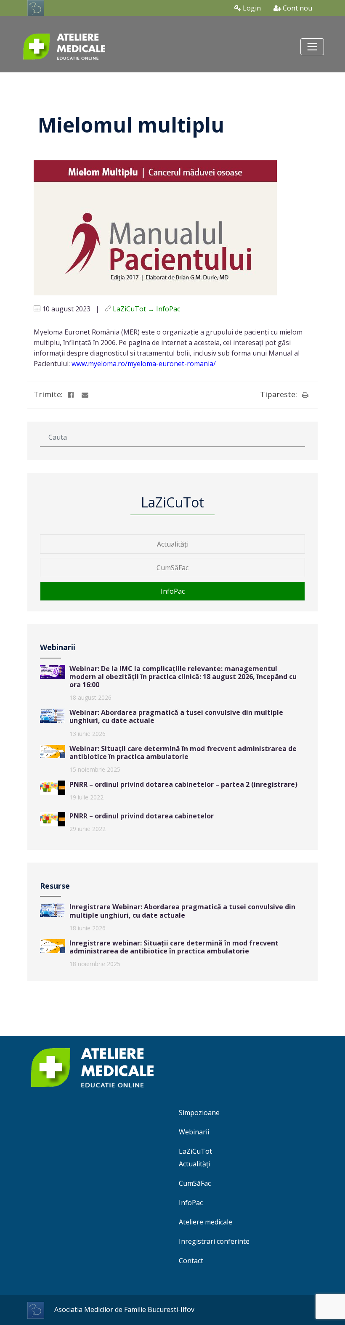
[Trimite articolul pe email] (85, 395)
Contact (191, 1260)
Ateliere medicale (205, 1222)
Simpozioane (199, 1112)
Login (251, 8)
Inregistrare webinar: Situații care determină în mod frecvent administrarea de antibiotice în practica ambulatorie (174, 947)
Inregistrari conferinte (214, 1241)
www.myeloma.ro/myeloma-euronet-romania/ (144, 363)
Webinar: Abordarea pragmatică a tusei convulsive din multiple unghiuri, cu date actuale (176, 716)
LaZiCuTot (195, 1151)
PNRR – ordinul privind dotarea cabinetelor (141, 815)
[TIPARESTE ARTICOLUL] (305, 395)
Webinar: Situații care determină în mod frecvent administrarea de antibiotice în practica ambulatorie (183, 752)
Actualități (172, 544)
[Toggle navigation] (312, 46)
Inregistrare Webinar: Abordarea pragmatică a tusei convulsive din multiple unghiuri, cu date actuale (182, 910)
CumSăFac (172, 567)
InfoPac (173, 591)
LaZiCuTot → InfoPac (146, 308)
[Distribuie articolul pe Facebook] (70, 395)
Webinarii (194, 1131)
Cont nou (296, 8)
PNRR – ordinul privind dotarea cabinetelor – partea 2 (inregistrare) (183, 784)
